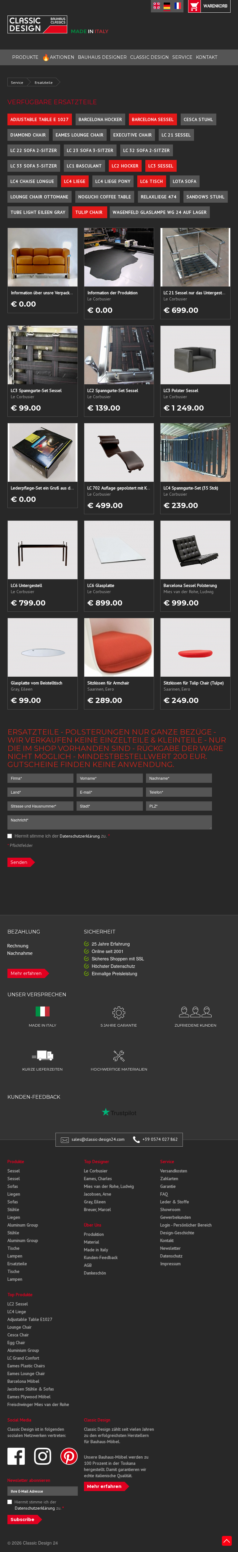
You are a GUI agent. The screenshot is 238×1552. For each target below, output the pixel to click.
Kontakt (167, 1240)
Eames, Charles (98, 1178)
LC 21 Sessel (176, 135)
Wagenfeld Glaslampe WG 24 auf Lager (160, 212)
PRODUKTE (25, 57)
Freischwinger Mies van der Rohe (38, 1404)
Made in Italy (96, 1249)
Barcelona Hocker (100, 119)
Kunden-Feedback (100, 1257)
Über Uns (92, 1225)
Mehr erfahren (26, 973)
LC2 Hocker (125, 166)
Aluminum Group (22, 1225)
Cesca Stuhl (198, 119)
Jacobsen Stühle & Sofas (30, 1389)
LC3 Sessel (161, 166)
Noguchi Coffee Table (104, 197)
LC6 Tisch (151, 181)
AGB (88, 1265)
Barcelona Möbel (23, 1381)
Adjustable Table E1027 (29, 1319)
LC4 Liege (75, 181)
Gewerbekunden (175, 1217)
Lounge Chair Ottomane (39, 197)
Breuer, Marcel (97, 1209)
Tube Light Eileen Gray (38, 212)
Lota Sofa (184, 181)
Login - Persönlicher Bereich (186, 1225)
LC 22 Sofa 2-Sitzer (34, 150)
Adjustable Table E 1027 (40, 119)
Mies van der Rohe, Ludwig (109, 1186)
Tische (13, 1248)
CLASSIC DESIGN (149, 57)
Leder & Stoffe (174, 1202)
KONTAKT (206, 57)
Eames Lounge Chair (80, 135)
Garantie (168, 1186)
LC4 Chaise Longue (32, 181)
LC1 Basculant (84, 166)
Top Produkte (20, 1294)
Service (17, 82)
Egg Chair (16, 1342)
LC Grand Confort (23, 1358)
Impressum (170, 1263)
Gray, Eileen (95, 1202)
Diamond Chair (28, 135)
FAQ (164, 1194)
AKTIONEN (58, 57)
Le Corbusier (96, 1171)
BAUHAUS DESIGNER (102, 57)
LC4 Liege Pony (112, 181)
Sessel (13, 1171)
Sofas (12, 1186)
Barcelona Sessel (153, 119)
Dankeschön (95, 1273)
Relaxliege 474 (159, 197)
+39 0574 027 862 (160, 1139)
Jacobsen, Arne (97, 1194)
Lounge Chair (19, 1327)
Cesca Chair (18, 1335)
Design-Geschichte (177, 1232)
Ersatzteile (44, 82)
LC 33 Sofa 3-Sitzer (34, 166)
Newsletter (170, 1248)
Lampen (14, 1256)
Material (91, 1242)
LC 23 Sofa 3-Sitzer (90, 150)
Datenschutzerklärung (80, 836)
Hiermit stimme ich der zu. (61, 836)
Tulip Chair (89, 212)
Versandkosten (173, 1171)
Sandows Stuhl (206, 197)
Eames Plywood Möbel (29, 1396)
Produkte (15, 1161)
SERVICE (182, 57)
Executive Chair (132, 135)
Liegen (13, 1194)
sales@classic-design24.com (98, 1139)
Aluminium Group (23, 1350)
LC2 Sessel (17, 1304)
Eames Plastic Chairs (26, 1366)
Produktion (94, 1234)
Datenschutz (171, 1256)
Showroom (170, 1209)
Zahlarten (169, 1178)
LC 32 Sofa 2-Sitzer (146, 150)
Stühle (13, 1209)
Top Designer (96, 1161)
